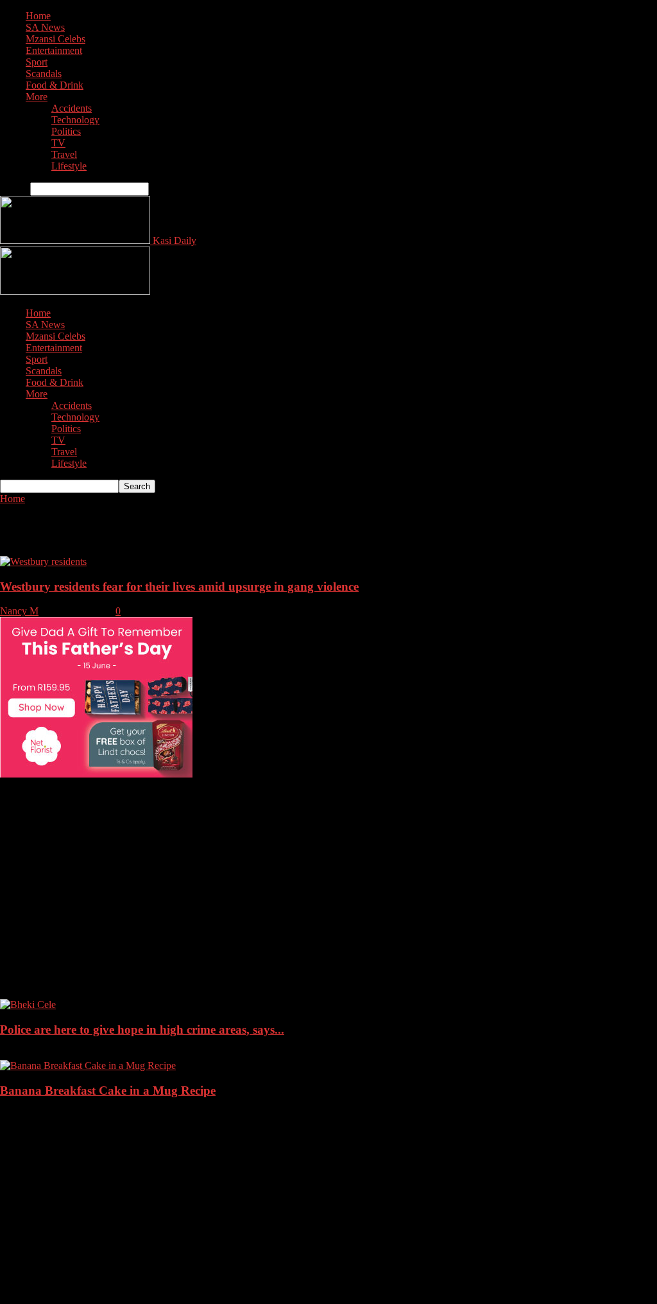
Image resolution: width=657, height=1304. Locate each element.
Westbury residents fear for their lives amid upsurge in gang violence (179, 586)
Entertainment (54, 50)
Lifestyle (69, 166)
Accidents (71, 108)
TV (58, 142)
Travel (64, 154)
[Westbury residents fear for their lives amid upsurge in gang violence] (43, 561)
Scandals (44, 73)
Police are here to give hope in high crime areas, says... (142, 1029)
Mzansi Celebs (55, 38)
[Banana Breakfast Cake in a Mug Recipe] (88, 1065)
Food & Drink (54, 85)
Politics (66, 131)
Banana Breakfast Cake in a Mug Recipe (108, 1090)
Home (38, 15)
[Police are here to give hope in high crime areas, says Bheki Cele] (28, 1004)
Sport (36, 62)
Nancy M (19, 610)
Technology (75, 119)
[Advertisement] (328, 870)
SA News (45, 27)
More (36, 96)
